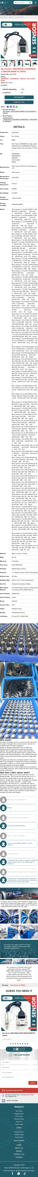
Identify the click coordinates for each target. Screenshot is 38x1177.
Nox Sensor (19, 1111)
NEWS (19, 1128)
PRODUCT (20, 17)
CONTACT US (19, 1154)
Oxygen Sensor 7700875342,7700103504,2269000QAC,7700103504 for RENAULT (20, 119)
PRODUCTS (19, 1107)
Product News (19, 1137)
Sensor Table (19, 1124)
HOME (11, 17)
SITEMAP (19, 1157)
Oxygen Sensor (19, 1113)
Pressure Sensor (19, 1119)
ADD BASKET (19, 97)
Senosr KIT (19, 1121)
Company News (19, 1132)
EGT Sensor (19, 1116)
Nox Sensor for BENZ (17, 985)
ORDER (19, 1151)
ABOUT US (19, 1148)
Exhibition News (19, 1134)
